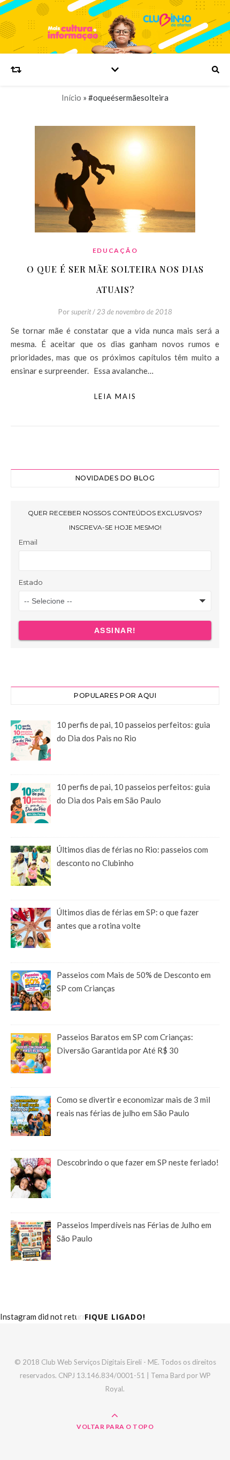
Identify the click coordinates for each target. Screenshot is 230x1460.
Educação (115, 250)
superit (81, 311)
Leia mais (115, 396)
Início (71, 97)
